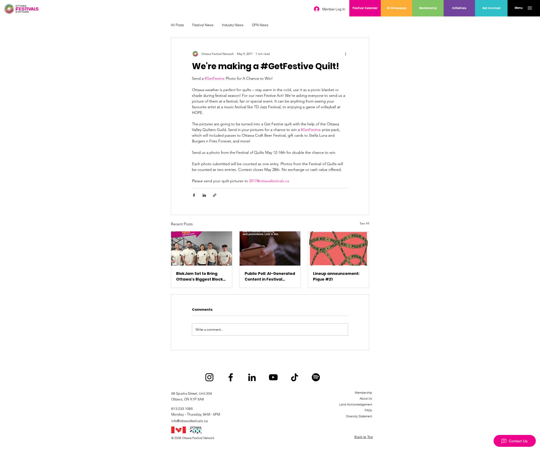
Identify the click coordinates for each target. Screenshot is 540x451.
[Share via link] (215, 195)
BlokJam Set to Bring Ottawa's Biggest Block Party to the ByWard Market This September (199, 276)
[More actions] (345, 53)
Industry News (232, 25)
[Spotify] (315, 377)
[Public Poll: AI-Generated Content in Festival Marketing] (270, 248)
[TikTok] (294, 377)
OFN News (260, 25)
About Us (366, 398)
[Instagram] (209, 377)
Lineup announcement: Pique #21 (336, 276)
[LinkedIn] (252, 377)
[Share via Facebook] (194, 195)
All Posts (177, 25)
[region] (459, 21)
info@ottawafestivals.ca (189, 421)
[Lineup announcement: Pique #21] (338, 248)
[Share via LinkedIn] (204, 195)
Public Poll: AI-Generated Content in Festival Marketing (270, 276)
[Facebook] (230, 377)
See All (364, 223)
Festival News (202, 25)
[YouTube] (273, 377)
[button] (518, 8)
